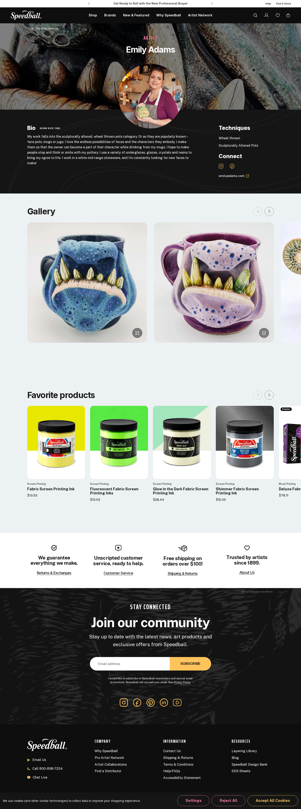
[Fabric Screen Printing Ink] (56, 442)
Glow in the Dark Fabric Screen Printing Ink (180, 491)
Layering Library (244, 751)
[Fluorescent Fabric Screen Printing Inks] (119, 442)
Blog (235, 758)
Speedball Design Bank (249, 764)
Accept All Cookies (273, 800)
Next (212, 3)
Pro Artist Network (47, 28)
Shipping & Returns (183, 573)
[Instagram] (124, 703)
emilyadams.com (231, 176)
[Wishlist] (278, 15)
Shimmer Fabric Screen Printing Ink (237, 491)
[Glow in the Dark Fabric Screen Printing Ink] (182, 442)
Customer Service (118, 573)
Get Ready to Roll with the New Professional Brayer (150, 3)
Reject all (228, 800)
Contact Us (172, 751)
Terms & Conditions (178, 764)
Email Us (39, 760)
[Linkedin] (164, 703)
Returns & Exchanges (54, 573)
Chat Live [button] (40, 777)
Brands (110, 15)
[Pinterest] (151, 703)
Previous (89, 3)
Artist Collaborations (111, 764)
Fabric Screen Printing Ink (51, 489)
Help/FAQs (171, 771)
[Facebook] (137, 703)
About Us (247, 572)
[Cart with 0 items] (288, 15)
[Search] (255, 15)
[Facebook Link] (232, 166)
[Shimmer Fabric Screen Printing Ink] (245, 442)
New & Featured (136, 15)
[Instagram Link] (221, 166)
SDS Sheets (241, 771)
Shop (93, 15)
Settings (193, 800)
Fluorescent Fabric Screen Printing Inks (114, 491)
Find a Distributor (108, 771)
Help (268, 3)
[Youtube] (177, 703)
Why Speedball (168, 15)
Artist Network (200, 15)
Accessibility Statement (182, 778)
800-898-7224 (47, 768)
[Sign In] (266, 15)
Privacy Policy (182, 682)
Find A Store (283, 3)
